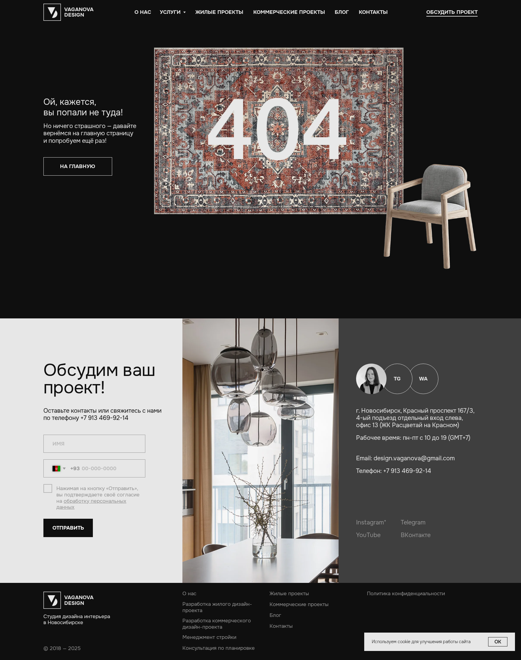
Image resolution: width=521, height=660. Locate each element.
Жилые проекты (219, 12)
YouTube (368, 535)
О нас (189, 593)
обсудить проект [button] (452, 12)
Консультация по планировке (218, 648)
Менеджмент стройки (209, 637)
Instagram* (371, 522)
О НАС (142, 12)
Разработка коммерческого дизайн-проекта (216, 624)
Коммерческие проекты (289, 12)
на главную (77, 166)
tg (397, 378)
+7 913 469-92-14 (407, 471)
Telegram (413, 522)
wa (423, 378)
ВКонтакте (416, 535)
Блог (342, 12)
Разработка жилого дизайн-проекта (217, 607)
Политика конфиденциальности (406, 593)
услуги (170, 12)
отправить (68, 527)
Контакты (373, 12)
